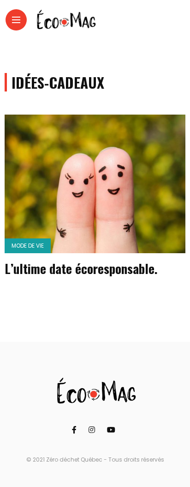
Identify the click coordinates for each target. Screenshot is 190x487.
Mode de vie (28, 246)
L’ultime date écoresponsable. (81, 268)
